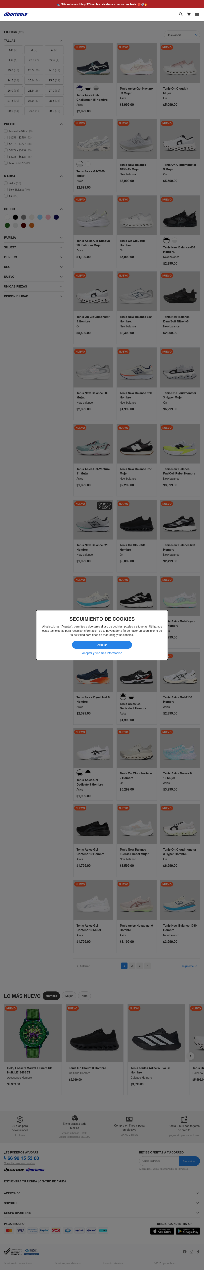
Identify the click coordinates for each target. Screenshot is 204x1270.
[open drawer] (197, 14)
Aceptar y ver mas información (102, 653)
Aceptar (102, 645)
